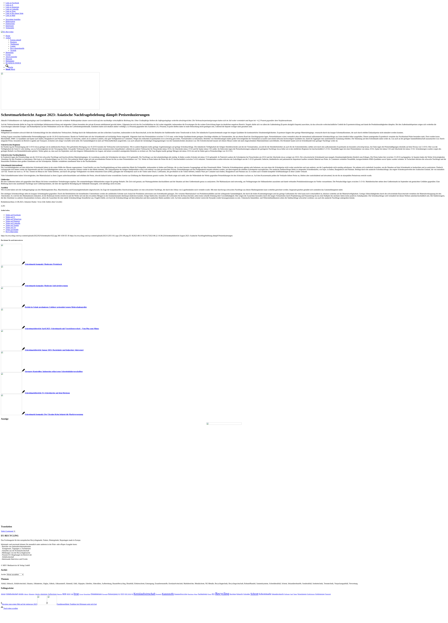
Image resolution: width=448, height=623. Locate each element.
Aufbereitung (52, 594)
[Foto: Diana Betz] (50, 109)
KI (132, 594)
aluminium (43, 594)
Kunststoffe (168, 593)
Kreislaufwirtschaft (144, 593)
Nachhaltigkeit (202, 594)
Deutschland (87, 594)
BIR (72, 594)
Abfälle (21, 594)
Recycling (222, 593)
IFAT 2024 (127, 594)
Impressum (10, 26)
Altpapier (32, 594)
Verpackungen (302, 594)
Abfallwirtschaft (12, 594)
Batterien (59, 594)
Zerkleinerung (320, 594)
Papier (209, 594)
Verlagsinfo (10, 28)
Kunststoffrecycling (180, 594)
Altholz (26, 594)
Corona (81, 594)
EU (119, 594)
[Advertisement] (10, 488)
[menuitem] (226, 19)
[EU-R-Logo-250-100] (7, 32)
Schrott (254, 593)
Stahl (291, 594)
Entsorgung (113, 594)
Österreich (328, 594)
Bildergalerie (10, 21)
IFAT (122, 594)
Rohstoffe (239, 594)
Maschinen (191, 594)
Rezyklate (233, 594)
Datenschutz (10, 24)
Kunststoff (158, 594)
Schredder (246, 594)
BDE (64, 594)
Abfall (3, 594)
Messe (195, 594)
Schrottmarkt (265, 594)
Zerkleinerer (311, 594)
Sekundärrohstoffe (278, 594)
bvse (76, 593)
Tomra (295, 594)
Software (287, 594)
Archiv (3, 574)
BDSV (69, 594)
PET (213, 594)
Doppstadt (105, 594)
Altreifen (37, 594)
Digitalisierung (96, 594)
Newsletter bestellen (13, 19)
